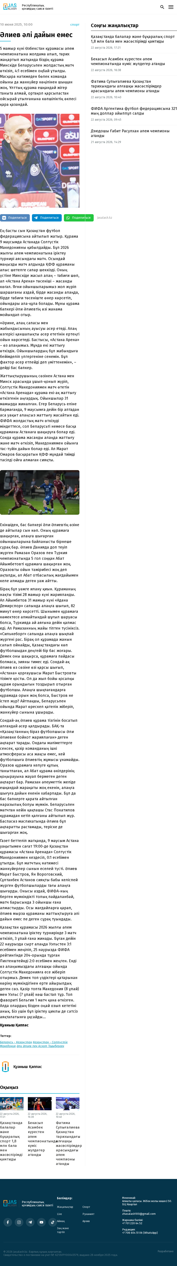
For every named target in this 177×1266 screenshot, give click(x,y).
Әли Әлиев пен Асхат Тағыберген (40, 1046)
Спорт (86, 1206)
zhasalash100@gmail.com (139, 1213)
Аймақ (61, 1221)
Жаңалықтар (65, 1206)
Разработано (166, 1251)
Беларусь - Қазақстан (16, 1042)
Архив (86, 1221)
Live (59, 1214)
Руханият (88, 1214)
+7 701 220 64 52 (132, 1223)
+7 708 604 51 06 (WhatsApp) (140, 1232)
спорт (74, 24)
